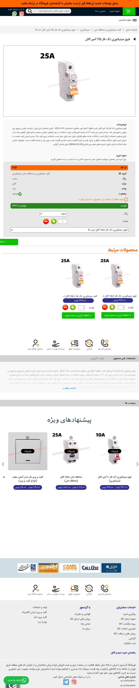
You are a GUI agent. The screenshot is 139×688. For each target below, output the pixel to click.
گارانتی (132, 638)
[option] (114, 463)
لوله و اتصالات (39, 607)
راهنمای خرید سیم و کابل (123, 653)
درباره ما (86, 629)
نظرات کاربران (97, 359)
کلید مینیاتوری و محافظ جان (107, 30)
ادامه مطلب (69, 388)
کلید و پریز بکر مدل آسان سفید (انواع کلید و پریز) (27, 479)
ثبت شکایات (129, 643)
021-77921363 (128, 686)
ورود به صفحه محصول (114, 494)
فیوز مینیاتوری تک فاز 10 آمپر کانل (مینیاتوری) (114, 479)
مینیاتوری (85, 30)
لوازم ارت (42, 622)
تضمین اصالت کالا (126, 629)
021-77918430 (128, 681)
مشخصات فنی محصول (124, 359)
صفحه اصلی (131, 30)
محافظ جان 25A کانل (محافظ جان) (71, 479)
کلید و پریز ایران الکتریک (34, 612)
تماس (58, 159)
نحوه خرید (115, 11)
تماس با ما (100, 11)
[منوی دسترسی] (134, 20)
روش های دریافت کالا (125, 634)
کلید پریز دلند (40, 617)
